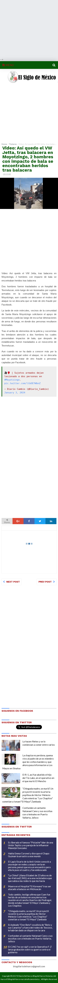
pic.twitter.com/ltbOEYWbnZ (22, 383)
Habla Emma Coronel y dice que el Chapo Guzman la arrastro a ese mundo (28, 855)
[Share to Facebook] (29, 521)
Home (4, 144)
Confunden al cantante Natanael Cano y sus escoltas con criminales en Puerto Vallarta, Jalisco (30, 938)
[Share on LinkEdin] (50, 521)
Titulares (13, 144)
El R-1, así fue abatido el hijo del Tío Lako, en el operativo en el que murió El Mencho (38, 778)
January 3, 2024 (14, 392)
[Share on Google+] (18, 521)
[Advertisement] (29, 29)
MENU (9, 65)
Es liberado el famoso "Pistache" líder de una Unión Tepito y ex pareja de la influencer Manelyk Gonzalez (30, 845)
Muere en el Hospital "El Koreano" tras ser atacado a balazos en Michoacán (29, 887)
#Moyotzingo (12, 379)
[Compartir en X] (39, 521)
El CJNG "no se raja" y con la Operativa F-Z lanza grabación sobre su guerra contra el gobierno (30, 949)
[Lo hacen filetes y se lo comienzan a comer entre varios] (11, 745)
